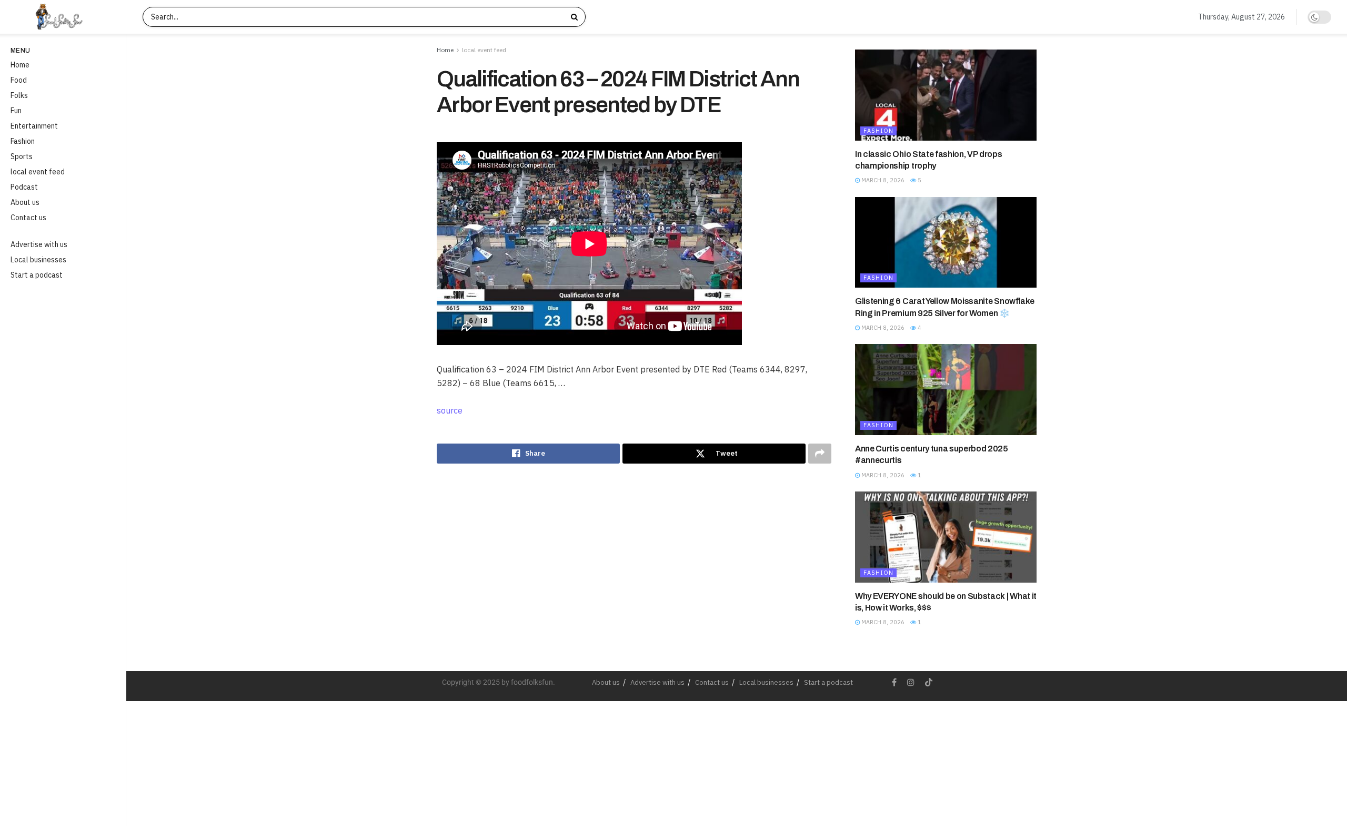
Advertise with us (39, 244)
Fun (16, 110)
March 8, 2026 (882, 180)
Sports (22, 156)
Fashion (23, 141)
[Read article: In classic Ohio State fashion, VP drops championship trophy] (946, 95)
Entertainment (34, 126)
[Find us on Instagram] (910, 682)
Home (20, 65)
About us (25, 202)
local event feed (38, 171)
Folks (19, 95)
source (450, 410)
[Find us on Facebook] (894, 682)
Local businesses (38, 259)
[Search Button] (576, 17)
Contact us (28, 217)
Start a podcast (37, 275)
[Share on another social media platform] (819, 454)
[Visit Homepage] (68, 17)
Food (19, 80)
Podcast (24, 187)
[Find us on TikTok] (928, 683)
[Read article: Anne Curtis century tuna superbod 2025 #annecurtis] (946, 389)
